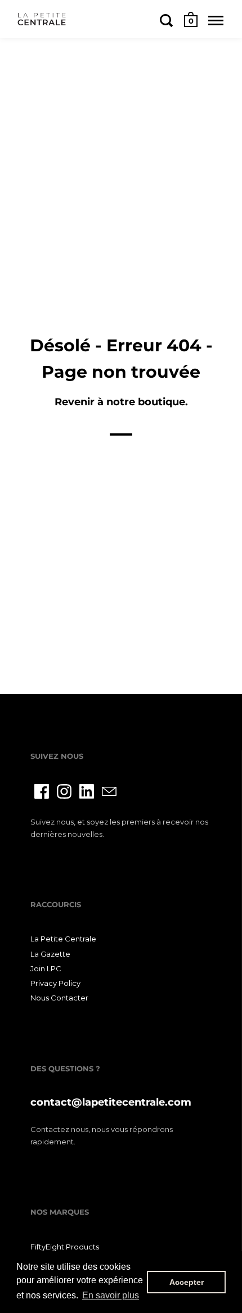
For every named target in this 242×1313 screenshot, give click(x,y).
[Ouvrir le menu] (215, 20)
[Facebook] (41, 791)
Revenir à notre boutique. (121, 402)
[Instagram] (64, 791)
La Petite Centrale (63, 938)
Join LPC (45, 968)
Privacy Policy (55, 983)
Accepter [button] (186, 1282)
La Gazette (50, 953)
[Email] (109, 791)
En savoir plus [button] (110, 1295)
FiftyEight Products (64, 1246)
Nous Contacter (59, 997)
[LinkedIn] (86, 791)
